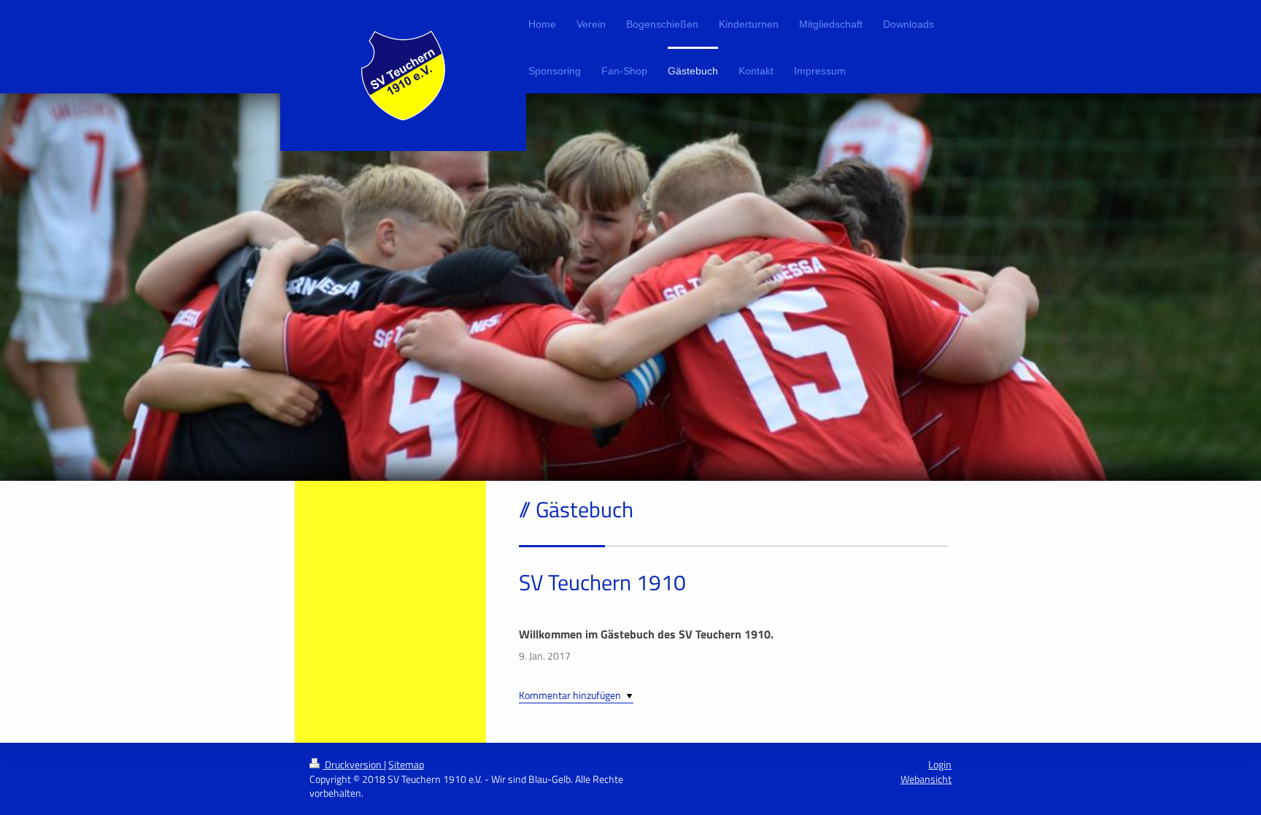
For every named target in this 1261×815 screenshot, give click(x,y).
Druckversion (353, 764)
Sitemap (406, 764)
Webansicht (926, 779)
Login (940, 764)
